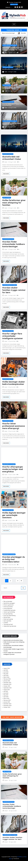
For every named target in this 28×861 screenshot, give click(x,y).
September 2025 (8, 688)
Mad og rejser (7, 617)
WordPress (20, 856)
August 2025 (7, 689)
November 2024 (7, 705)
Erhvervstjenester (8, 608)
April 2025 (6, 696)
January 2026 (7, 681)
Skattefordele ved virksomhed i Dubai (13, 69)
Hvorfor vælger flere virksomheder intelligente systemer (12, 336)
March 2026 (6, 677)
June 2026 (6, 672)
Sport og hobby (7, 621)
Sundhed (6, 622)
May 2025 (6, 695)
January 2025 (7, 702)
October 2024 (7, 707)
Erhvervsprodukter (8, 606)
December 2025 (7, 682)
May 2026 (6, 673)
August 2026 (7, 668)
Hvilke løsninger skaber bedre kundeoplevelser (13, 383)
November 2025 (7, 684)
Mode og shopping (8, 619)
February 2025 (7, 700)
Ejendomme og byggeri (9, 603)
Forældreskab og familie (9, 610)
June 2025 (6, 693)
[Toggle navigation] (14, 24)
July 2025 (6, 691)
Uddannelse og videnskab (10, 626)
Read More (6, 173)
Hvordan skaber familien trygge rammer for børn (12, 49)
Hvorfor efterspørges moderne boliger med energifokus (12, 469)
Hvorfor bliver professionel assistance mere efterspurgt (13, 426)
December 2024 (7, 703)
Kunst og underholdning (9, 615)
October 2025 (7, 686)
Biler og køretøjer (8, 601)
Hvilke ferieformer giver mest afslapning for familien (11, 88)
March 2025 (6, 698)
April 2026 (6, 675)
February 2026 (7, 679)
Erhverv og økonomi (8, 605)
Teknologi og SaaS (8, 624)
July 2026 (6, 670)
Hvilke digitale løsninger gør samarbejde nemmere (14, 515)
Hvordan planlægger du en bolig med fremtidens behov (13, 559)
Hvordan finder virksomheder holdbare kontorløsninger (13, 104)
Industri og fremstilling (9, 612)
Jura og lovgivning (8, 613)
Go (23, 588)
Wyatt (6, 52)
